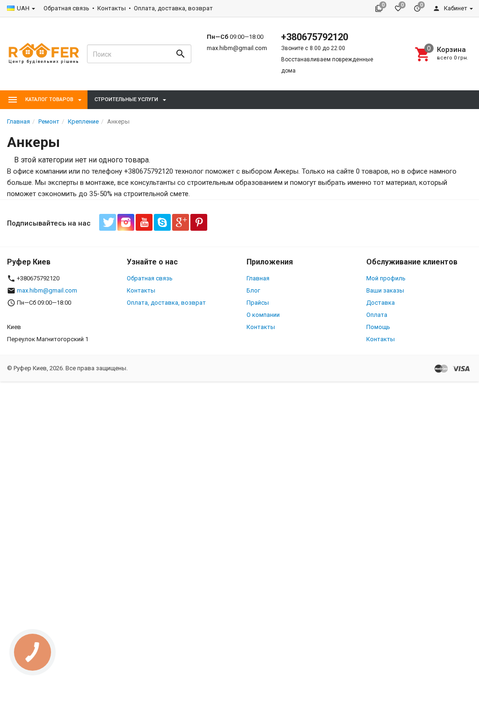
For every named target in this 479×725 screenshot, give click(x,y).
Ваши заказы (385, 290)
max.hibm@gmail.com (237, 47)
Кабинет (455, 8)
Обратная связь (66, 8)
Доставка (380, 302)
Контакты (111, 8)
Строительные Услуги (126, 99)
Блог (253, 290)
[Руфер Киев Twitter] (107, 222)
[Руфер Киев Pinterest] (198, 222)
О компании (263, 314)
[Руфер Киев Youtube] (144, 222)
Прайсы (258, 302)
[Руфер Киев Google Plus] (180, 222)
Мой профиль (386, 278)
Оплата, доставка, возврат (173, 8)
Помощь (378, 326)
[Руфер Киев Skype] (162, 222)
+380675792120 (314, 37)
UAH (23, 8)
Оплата (376, 314)
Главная (258, 278)
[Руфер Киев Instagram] (125, 222)
